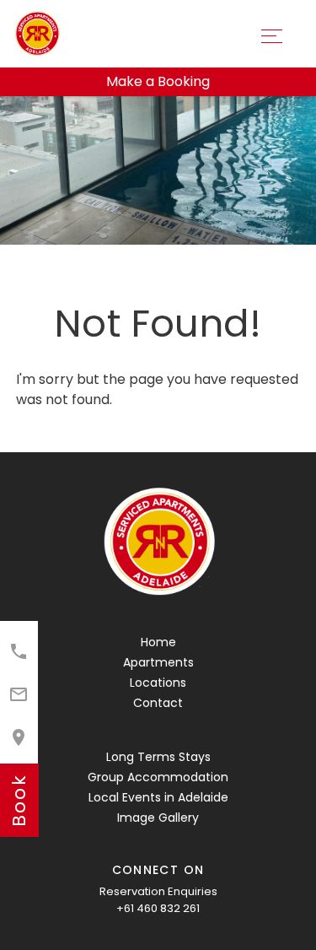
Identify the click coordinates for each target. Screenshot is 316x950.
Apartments (158, 662)
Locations (158, 682)
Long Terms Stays (158, 756)
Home (158, 642)
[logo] (158, 542)
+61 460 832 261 (158, 908)
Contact (158, 702)
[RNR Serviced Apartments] (36, 32)
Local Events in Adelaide (158, 797)
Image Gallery (158, 817)
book (19, 800)
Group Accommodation (158, 777)
